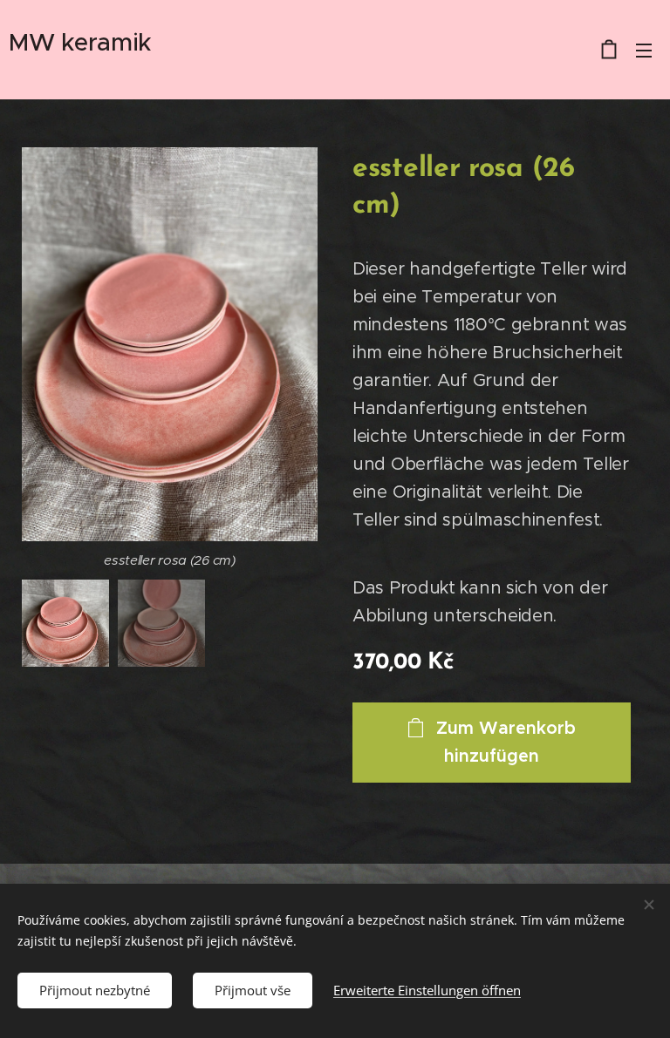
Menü (643, 49)
